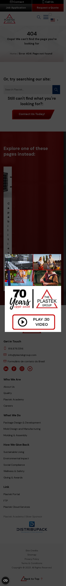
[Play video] (33, 293)
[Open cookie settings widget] (5, 580)
